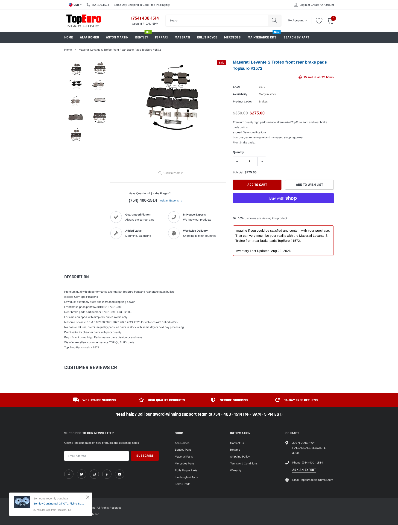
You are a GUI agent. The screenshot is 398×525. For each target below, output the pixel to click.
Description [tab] (76, 277)
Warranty (235, 470)
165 (240, 218)
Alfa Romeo (89, 37)
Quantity (238, 152)
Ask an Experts (169, 200)
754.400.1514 (100, 4)
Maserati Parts (184, 456)
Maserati (182, 37)
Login (303, 4)
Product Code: (242, 101)
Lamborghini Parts (186, 477)
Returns (235, 449)
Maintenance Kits (262, 37)
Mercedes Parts (184, 463)
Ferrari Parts (182, 484)
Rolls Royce (207, 37)
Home (68, 37)
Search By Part (296, 37)
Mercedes (232, 37)
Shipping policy (240, 456)
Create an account (322, 4)
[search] (274, 20)
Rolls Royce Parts (186, 470)
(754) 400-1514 (145, 18)
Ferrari (161, 37)
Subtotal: (238, 172)
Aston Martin (117, 37)
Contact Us (237, 443)
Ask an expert (304, 469)
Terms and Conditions (244, 463)
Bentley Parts (183, 449)
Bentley (141, 37)
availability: (240, 94)
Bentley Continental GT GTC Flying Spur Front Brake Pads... (59, 503)
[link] (68, 474)
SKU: (236, 86)
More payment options (283, 209)
